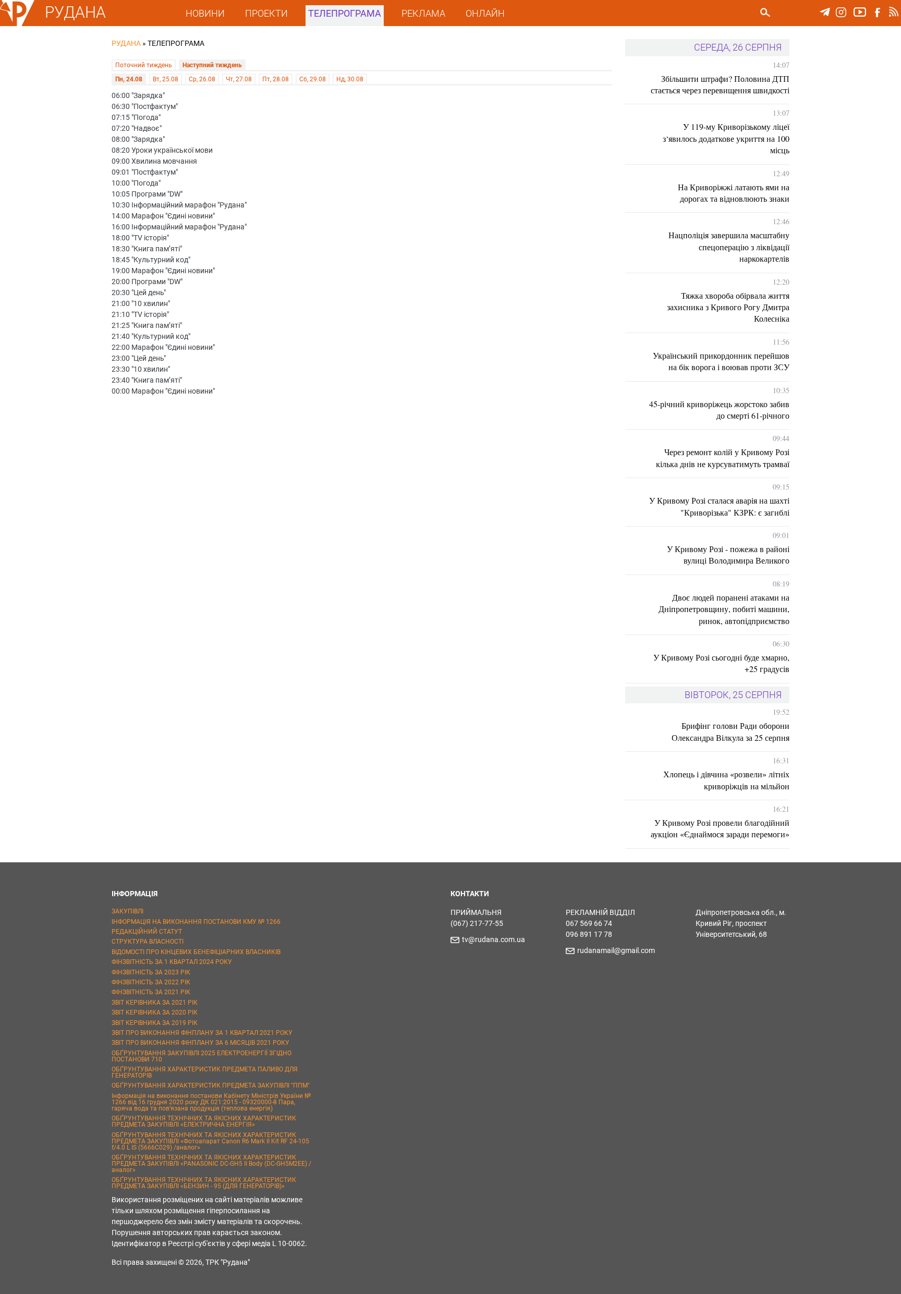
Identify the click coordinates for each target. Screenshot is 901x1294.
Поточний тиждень (143, 65)
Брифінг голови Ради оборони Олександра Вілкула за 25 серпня (730, 731)
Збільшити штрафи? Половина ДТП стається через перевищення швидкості (720, 84)
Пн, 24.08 (128, 79)
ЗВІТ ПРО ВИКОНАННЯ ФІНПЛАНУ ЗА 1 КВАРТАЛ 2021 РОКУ (202, 1032)
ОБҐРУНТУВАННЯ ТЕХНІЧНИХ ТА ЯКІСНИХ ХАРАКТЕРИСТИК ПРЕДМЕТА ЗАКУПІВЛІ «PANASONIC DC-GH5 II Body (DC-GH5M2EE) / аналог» (211, 1164)
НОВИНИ (205, 13)
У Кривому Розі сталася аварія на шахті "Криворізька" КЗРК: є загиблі (719, 506)
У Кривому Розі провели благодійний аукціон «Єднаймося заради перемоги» (720, 828)
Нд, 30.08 (349, 79)
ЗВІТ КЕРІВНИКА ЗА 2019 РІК (155, 1023)
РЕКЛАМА (423, 13)
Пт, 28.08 (275, 79)
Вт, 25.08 (165, 79)
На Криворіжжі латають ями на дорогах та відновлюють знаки (733, 192)
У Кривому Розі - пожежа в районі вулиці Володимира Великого (728, 554)
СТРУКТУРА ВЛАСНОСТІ (148, 941)
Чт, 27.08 (239, 79)
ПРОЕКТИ (266, 13)
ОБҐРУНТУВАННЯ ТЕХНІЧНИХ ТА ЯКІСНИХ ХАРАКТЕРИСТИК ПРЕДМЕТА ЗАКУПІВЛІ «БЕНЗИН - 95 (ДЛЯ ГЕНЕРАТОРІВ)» (204, 1183)
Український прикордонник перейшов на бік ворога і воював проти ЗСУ (721, 361)
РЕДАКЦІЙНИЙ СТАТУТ (147, 931)
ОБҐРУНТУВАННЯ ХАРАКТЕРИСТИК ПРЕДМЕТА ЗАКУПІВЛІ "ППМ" (211, 1085)
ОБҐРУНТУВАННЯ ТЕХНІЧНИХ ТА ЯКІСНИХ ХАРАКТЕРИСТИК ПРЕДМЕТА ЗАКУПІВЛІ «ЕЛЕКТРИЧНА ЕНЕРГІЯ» (204, 1121)
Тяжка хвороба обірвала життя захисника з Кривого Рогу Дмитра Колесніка (728, 307)
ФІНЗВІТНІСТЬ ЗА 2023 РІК (151, 972)
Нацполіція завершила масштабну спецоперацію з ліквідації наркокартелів (728, 246)
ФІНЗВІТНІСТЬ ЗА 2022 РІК (151, 982)
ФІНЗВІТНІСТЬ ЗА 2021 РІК (151, 992)
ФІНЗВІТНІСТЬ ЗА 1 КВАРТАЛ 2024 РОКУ (172, 962)
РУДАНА (75, 12)
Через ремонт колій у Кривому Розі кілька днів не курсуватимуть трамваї (722, 457)
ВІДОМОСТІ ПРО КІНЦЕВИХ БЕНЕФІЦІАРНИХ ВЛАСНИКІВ (196, 952)
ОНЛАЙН (485, 13)
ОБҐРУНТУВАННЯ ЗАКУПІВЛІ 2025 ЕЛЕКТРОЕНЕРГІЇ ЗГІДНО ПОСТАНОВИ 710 (201, 1056)
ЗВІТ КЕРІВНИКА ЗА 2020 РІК (155, 1012)
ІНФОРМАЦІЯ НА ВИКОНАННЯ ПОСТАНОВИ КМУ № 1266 (196, 921)
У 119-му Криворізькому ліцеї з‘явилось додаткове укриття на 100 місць (726, 138)
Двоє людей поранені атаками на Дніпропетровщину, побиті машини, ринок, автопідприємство (724, 609)
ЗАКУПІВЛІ (127, 911)
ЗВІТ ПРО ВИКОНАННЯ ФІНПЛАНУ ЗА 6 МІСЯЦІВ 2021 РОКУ (200, 1042)
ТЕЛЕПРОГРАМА (344, 13)
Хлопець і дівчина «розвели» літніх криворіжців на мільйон (726, 779)
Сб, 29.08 (312, 79)
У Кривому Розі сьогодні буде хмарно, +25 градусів (721, 663)
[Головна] (17, 24)
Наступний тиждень (212, 65)
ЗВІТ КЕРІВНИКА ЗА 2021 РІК (155, 1002)
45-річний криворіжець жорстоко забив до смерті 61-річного (719, 409)
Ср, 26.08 (202, 79)
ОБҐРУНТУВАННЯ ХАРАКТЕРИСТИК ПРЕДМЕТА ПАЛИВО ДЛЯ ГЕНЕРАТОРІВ (205, 1072)
